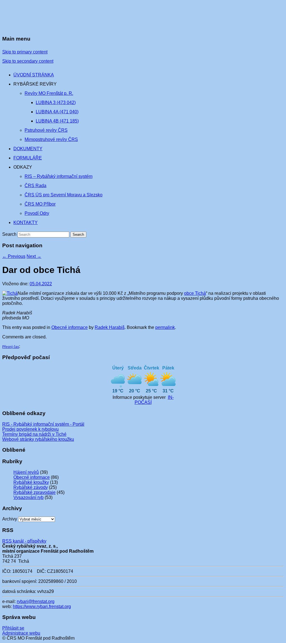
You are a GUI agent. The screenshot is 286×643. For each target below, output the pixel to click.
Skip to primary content (24, 52)
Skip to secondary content (27, 61)
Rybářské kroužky (31, 482)
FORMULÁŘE (27, 158)
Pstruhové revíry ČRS (46, 130)
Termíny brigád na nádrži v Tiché (34, 434)
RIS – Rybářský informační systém (58, 176)
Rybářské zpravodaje (34, 492)
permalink (165, 327)
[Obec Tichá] (10, 293)
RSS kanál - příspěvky (24, 541)
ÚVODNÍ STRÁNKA (33, 74)
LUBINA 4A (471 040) (57, 111)
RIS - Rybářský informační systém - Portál (43, 424)
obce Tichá (195, 293)
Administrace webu (21, 633)
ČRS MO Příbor (40, 204)
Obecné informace (69, 327)
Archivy (9, 519)
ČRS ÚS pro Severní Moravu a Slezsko (64, 194)
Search (9, 234)
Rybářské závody (30, 487)
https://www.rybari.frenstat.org (42, 606)
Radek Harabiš (110, 327)
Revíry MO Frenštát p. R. (49, 93)
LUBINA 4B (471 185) (57, 121)
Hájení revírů (26, 472)
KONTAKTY (25, 222)
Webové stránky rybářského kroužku (38, 439)
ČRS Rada (35, 185)
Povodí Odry (37, 213)
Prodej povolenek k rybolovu (30, 429)
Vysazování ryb (28, 497)
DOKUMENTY (27, 148)
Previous (13, 256)
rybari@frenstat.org (35, 601)
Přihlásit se (13, 628)
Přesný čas (10, 347)
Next (34, 256)
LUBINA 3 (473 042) (56, 102)
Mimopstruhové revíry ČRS (51, 139)
